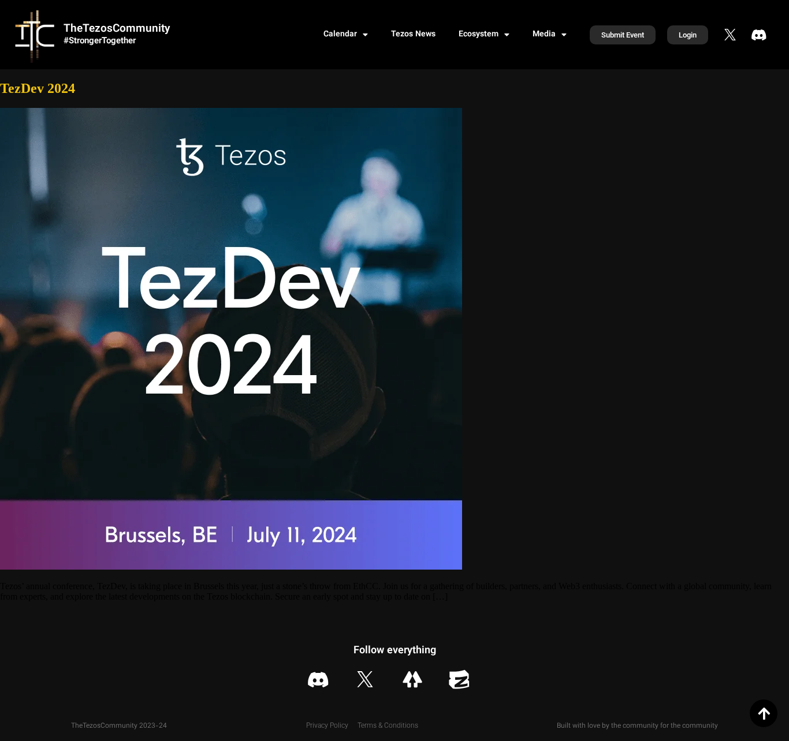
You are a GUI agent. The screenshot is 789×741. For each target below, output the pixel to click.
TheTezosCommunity (117, 29)
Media (544, 34)
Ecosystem (478, 34)
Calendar (340, 34)
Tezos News (413, 34)
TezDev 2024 (37, 88)
